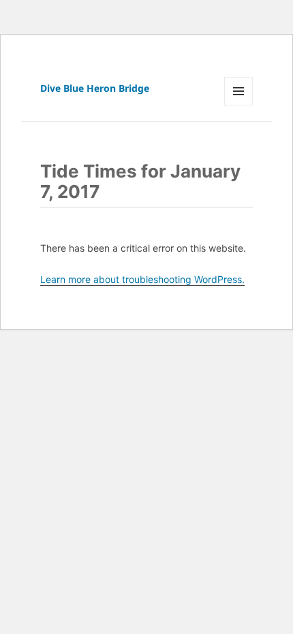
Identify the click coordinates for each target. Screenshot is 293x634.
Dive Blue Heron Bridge (94, 88)
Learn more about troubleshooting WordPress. (142, 279)
